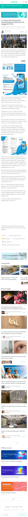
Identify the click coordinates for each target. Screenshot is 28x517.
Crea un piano (22, 514)
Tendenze (8, 10)
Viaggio (2, 10)
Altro (13, 499)
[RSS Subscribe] (7, 515)
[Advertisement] (14, 213)
